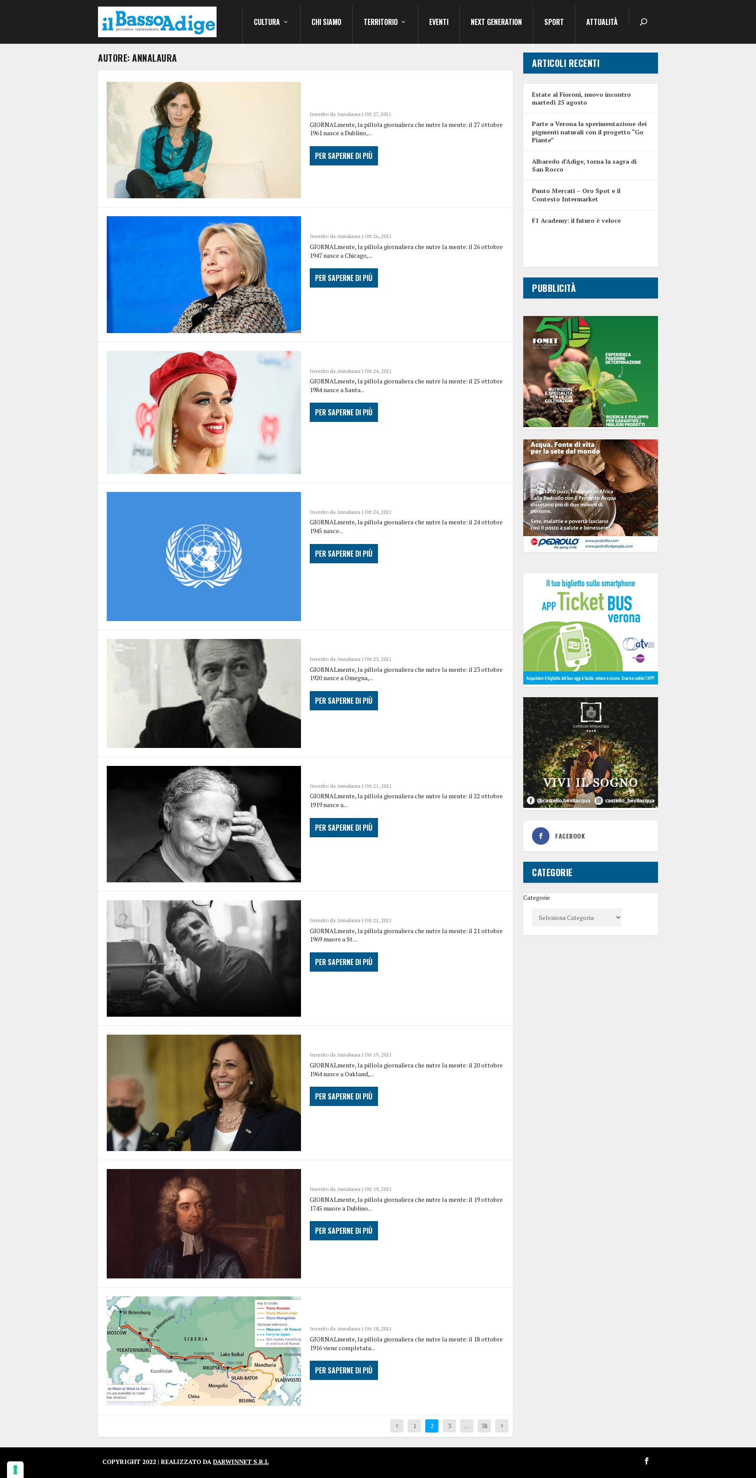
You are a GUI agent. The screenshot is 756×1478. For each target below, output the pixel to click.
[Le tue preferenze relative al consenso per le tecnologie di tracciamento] (15, 1469)
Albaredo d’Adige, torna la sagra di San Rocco (584, 165)
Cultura (267, 22)
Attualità (602, 22)
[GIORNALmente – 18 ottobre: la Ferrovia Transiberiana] (204, 1351)
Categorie (536, 897)
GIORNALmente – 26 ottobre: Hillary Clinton (401, 222)
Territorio (381, 22)
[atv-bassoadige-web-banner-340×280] (590, 682)
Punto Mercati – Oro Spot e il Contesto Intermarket (576, 194)
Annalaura (348, 114)
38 (484, 1426)
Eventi (438, 22)
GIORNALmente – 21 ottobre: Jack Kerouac (396, 906)
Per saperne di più (343, 156)
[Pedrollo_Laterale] (590, 548)
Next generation (496, 22)
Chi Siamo (326, 22)
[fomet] (590, 425)
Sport (554, 22)
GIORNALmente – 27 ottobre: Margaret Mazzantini (389, 94)
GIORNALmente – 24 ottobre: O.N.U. (380, 498)
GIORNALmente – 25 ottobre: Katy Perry (391, 357)
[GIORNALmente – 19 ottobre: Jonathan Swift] (204, 1223)
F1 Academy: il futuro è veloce (576, 220)
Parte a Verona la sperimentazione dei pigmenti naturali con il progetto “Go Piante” (589, 131)
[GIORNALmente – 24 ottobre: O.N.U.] (204, 556)
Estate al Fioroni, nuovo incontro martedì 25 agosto (581, 98)
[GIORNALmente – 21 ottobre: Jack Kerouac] (204, 958)
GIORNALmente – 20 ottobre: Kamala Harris (399, 1040)
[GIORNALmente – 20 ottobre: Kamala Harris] (204, 1093)
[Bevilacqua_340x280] (590, 805)
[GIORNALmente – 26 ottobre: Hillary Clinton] (204, 274)
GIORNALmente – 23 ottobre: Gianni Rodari (396, 645)
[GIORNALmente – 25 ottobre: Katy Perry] (204, 412)
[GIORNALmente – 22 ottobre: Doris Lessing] (204, 824)
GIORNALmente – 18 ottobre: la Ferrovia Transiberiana (392, 1308)
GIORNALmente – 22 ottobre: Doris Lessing (396, 772)
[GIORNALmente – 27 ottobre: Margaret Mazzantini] (204, 140)
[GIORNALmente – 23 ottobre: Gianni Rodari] (204, 693)
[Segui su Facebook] (647, 1461)
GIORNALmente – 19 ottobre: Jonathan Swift (399, 1175)
